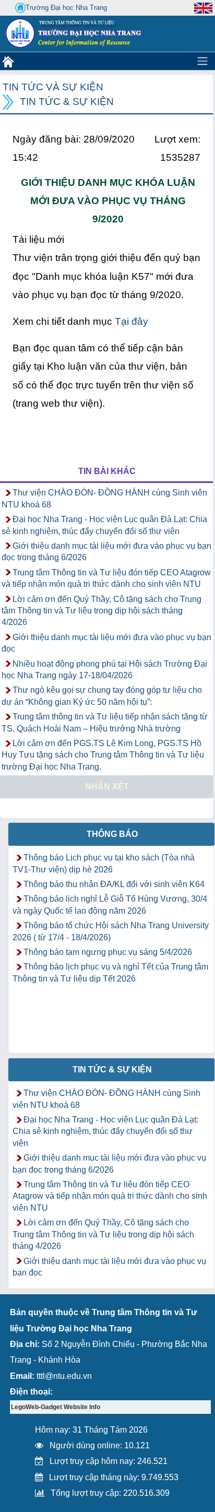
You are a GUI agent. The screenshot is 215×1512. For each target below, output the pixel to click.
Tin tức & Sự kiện (67, 101)
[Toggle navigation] (202, 61)
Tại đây (131, 321)
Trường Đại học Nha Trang (66, 7)
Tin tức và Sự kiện (53, 86)
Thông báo (112, 834)
